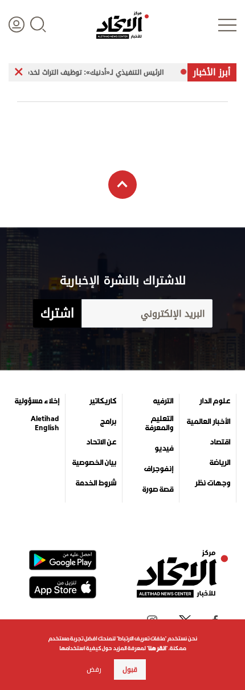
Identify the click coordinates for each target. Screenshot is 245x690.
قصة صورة (157, 489)
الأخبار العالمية (208, 421)
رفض (94, 669)
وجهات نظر (212, 483)
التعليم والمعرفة (159, 423)
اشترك (57, 313)
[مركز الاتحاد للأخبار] (122, 25)
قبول (129, 669)
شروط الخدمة (96, 483)
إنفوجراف (158, 468)
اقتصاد (220, 442)
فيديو (163, 448)
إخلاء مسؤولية (37, 401)
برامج (108, 421)
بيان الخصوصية (94, 462)
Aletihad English (45, 423)
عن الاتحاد (101, 442)
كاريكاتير (102, 401)
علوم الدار (214, 401)
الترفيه (163, 401)
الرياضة (220, 462)
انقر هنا (157, 648)
